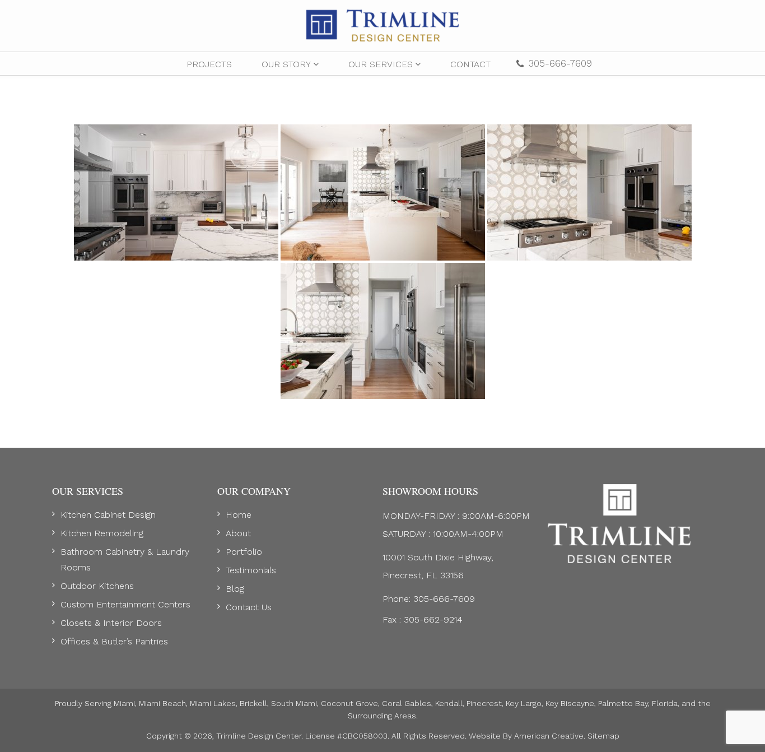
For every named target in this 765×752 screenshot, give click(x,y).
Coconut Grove (349, 703)
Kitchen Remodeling (101, 533)
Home (238, 514)
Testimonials (251, 570)
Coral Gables (406, 703)
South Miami (294, 703)
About (238, 533)
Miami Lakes (213, 703)
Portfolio (244, 551)
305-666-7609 (560, 63)
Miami (124, 703)
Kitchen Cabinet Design (108, 514)
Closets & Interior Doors (111, 623)
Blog (235, 588)
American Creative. (549, 735)
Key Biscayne (569, 703)
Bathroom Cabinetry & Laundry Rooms (124, 559)
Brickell (253, 703)
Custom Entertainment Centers (125, 604)
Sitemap (603, 735)
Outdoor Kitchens (97, 586)
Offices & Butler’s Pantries (114, 641)
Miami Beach (162, 703)
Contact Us (249, 607)
